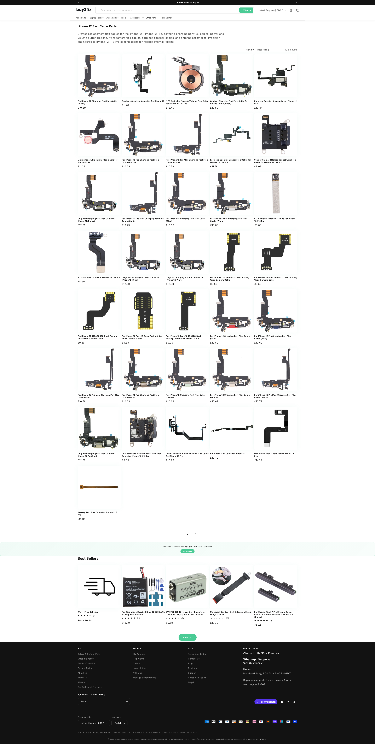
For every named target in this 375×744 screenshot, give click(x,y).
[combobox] (169, 10)
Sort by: (250, 49)
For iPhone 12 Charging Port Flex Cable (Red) (230, 337)
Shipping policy (169, 732)
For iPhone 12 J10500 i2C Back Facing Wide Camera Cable (229, 278)
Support (192, 673)
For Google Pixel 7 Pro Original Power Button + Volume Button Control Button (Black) (274, 614)
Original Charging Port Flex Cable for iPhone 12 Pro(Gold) (96, 454)
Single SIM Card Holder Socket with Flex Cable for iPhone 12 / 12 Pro (275, 161)
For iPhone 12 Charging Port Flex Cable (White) (230, 396)
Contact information (188, 732)
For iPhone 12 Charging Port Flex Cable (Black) (97, 102)
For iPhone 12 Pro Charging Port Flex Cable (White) (228, 219)
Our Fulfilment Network (90, 687)
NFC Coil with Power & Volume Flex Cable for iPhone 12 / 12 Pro (187, 102)
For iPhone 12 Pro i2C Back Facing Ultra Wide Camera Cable (142, 337)
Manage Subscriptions (144, 677)
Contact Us (194, 658)
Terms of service (152, 732)
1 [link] (179, 533)
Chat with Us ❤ (253, 653)
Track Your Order (197, 654)
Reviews (192, 668)
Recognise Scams (197, 677)
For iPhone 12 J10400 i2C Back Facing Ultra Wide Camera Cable (97, 337)
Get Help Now (187, 551)
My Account (139, 654)
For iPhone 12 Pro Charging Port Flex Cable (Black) (140, 161)
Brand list (82, 677)
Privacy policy (135, 732)
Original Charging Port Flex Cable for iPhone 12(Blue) (141, 278)
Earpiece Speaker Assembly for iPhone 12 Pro (275, 102)
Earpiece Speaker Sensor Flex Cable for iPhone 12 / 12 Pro (230, 161)
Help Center (139, 658)
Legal (191, 682)
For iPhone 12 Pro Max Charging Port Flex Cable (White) (275, 396)
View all (187, 637)
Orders (136, 663)
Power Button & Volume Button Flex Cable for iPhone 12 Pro (187, 454)
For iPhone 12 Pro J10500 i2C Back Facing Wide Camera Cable (275, 278)
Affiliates (137, 673)
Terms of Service (86, 663)
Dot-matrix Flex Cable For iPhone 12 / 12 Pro (274, 454)
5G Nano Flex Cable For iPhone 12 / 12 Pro (99, 277)
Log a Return (139, 668)
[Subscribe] (127, 701)
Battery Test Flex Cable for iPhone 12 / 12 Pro (99, 513)
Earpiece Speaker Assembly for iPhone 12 (143, 101)
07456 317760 (252, 662)
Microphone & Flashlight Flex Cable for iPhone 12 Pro (97, 161)
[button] (297, 10)
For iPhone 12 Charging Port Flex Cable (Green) (186, 396)
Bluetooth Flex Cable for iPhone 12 (227, 453)
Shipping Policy (86, 658)
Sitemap (82, 682)
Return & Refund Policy (90, 654)
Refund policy (120, 732)
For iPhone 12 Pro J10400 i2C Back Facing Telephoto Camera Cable (184, 337)
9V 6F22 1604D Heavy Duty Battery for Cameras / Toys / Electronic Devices (185, 613)
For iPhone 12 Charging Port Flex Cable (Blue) (186, 219)
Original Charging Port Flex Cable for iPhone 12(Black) (96, 219)
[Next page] (195, 533)
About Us (82, 673)
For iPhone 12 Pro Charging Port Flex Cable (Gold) (140, 396)
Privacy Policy (85, 668)
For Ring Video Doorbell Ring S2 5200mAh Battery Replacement (143, 613)
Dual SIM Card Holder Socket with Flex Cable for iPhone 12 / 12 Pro (141, 454)
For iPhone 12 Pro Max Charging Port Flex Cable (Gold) (143, 219)
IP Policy (263, 739)
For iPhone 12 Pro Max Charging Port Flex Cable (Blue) (99, 396)
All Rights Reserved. (102, 732)
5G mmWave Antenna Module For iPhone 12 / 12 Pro (274, 219)
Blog (190, 663)
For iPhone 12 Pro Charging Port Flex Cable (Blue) (272, 337)
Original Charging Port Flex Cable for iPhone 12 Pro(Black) (229, 102)
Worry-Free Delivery (88, 612)
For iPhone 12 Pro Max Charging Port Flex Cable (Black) (187, 161)
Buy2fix (89, 732)
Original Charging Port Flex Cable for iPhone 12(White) (185, 278)
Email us (273, 653)
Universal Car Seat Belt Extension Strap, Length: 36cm (231, 613)
